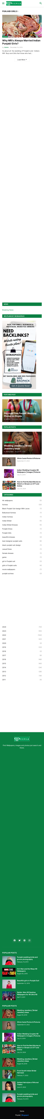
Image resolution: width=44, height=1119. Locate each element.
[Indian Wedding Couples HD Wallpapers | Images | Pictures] (9, 473)
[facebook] (14, 940)
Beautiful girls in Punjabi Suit (28, 981)
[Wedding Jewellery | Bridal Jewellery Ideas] (9, 1013)
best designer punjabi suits (22, 541)
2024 (22, 627)
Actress (22, 505)
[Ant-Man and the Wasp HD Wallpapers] (9, 972)
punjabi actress (22, 573)
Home (22, 1111)
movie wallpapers (22, 569)
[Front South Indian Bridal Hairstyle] (9, 1074)
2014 (22, 667)
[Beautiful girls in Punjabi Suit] (9, 984)
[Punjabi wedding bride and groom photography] (9, 960)
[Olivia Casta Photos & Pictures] (9, 461)
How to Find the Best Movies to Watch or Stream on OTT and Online (29, 484)
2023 (22, 631)
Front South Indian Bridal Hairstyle (26, 1072)
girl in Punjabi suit (22, 561)
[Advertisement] (22, 158)
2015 (22, 663)
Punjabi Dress (22, 529)
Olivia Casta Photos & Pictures (28, 458)
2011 (22, 680)
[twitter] (19, 940)
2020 (22, 643)
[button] (3, 3)
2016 (22, 659)
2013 (22, 671)
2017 (22, 655)
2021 (22, 639)
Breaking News (7, 310)
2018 (22, 651)
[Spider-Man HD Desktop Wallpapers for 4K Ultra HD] (9, 995)
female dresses (22, 553)
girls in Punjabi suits (22, 565)
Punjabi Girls (22, 533)
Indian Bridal (22, 521)
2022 (22, 635)
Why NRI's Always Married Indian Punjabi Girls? (21, 42)
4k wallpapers (22, 500)
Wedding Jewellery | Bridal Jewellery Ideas (27, 1011)
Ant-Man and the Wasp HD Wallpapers (27, 970)
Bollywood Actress (22, 513)
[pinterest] (24, 940)
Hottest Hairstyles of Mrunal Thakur (28, 1083)
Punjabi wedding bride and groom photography (27, 958)
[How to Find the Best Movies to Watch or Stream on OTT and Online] (9, 485)
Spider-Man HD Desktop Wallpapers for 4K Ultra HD (27, 993)
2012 (22, 676)
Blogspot (25, 1115)
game (22, 557)
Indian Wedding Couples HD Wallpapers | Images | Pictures (28, 471)
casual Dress (22, 549)
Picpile (17, 1115)
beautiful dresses (22, 537)
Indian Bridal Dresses (22, 525)
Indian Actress (22, 517)
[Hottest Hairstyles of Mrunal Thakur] (9, 1085)
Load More (21, 60)
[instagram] (29, 940)
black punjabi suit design (22, 545)
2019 (22, 647)
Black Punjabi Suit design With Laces (22, 508)
